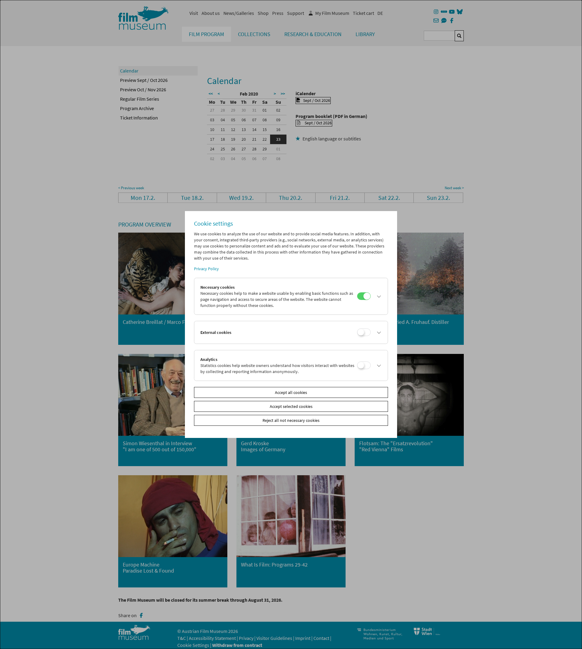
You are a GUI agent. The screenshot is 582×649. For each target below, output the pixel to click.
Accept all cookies (291, 392)
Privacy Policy (206, 268)
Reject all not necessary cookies (291, 420)
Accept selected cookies (291, 406)
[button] (378, 296)
